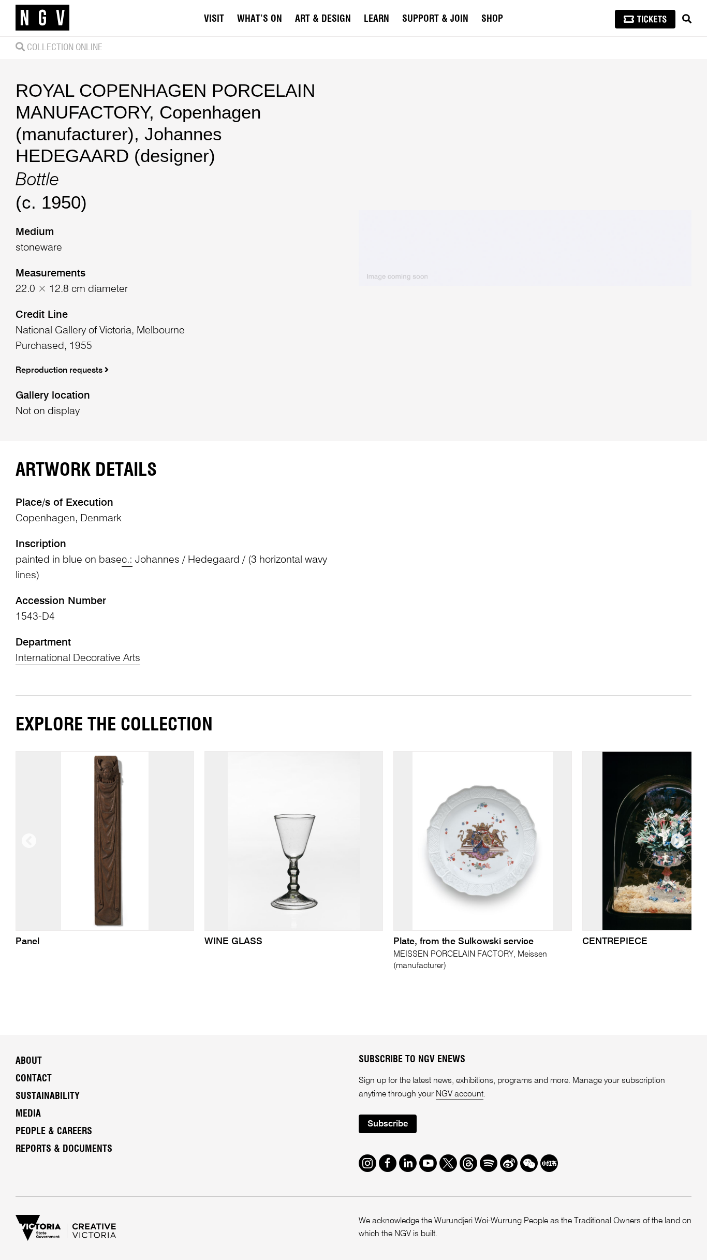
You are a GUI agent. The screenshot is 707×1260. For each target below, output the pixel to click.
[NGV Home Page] (42, 18)
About (29, 1061)
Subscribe (387, 1124)
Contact (34, 1078)
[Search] (686, 19)
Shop (492, 19)
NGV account (459, 1094)
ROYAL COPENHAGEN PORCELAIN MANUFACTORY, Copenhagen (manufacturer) (165, 112)
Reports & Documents (64, 1149)
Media (28, 1114)
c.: (127, 560)
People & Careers (54, 1131)
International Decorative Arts (78, 658)
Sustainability (48, 1096)
